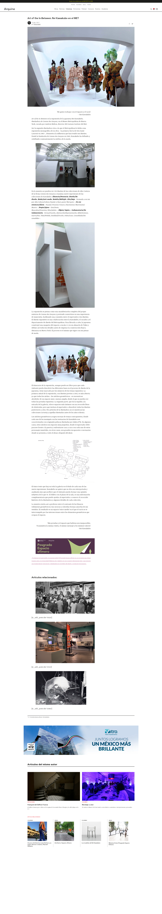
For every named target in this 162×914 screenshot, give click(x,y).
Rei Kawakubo (46, 716)
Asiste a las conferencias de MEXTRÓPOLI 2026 (81, 1)
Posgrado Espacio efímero (36, 716)
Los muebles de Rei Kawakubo (91, 843)
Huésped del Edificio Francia (38, 805)
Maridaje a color (88, 805)
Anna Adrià (37, 24)
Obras (56, 820)
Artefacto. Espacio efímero (63, 843)
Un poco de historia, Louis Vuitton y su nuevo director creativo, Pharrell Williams (39, 844)
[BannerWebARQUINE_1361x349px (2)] (81, 754)
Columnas (30, 820)
